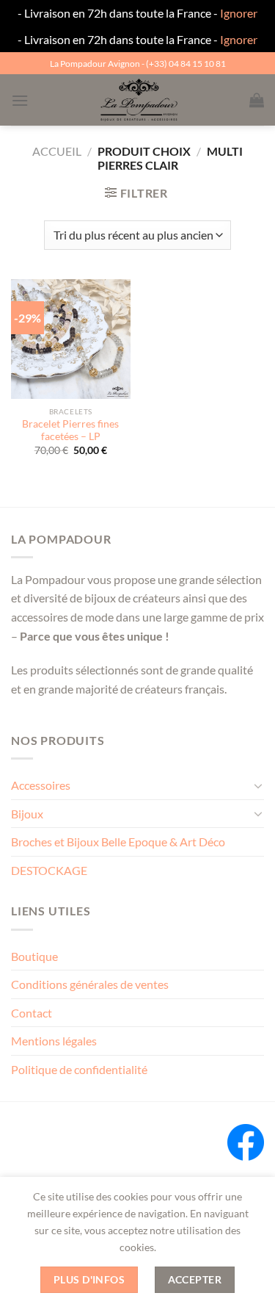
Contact (31, 1013)
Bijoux (27, 814)
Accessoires (40, 785)
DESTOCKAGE (49, 870)
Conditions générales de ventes (90, 984)
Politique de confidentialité (79, 1069)
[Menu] (20, 100)
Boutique (34, 956)
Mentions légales (54, 1041)
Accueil (56, 151)
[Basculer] (258, 785)
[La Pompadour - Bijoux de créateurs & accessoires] (139, 100)
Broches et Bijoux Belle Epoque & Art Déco (118, 842)
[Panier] (256, 100)
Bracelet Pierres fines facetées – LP (70, 430)
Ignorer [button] (238, 13)
